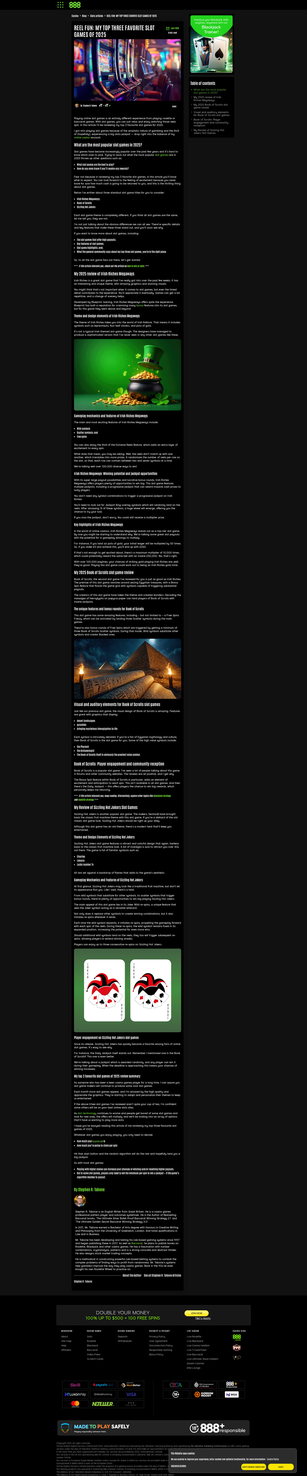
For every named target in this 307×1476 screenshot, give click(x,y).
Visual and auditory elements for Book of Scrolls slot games (211, 114)
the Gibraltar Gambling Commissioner (209, 1446)
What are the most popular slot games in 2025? (210, 91)
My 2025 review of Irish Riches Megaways (207, 99)
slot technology (87, 1113)
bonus (139, 305)
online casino (82, 137)
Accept (280, 1467)
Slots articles (96, 15)
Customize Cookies (178, 1465)
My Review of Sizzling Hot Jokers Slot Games (209, 131)
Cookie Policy (273, 1459)
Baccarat (137, 1243)
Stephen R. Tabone (90, 105)
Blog (84, 15)
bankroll (98, 1141)
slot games (161, 155)
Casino (75, 15)
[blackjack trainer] (211, 71)
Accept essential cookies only (253, 1467)
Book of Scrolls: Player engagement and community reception (211, 122)
